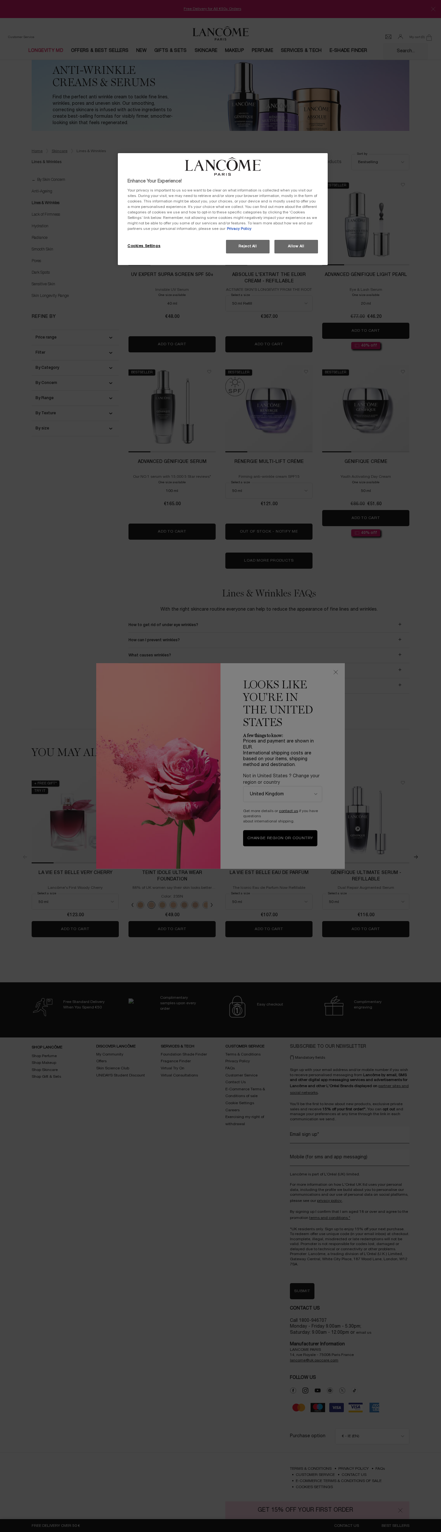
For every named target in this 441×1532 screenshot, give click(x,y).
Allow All (296, 246)
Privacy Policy (239, 229)
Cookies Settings (144, 246)
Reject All (248, 246)
